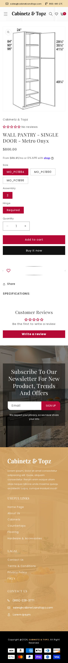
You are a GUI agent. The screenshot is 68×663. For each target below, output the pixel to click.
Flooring (13, 532)
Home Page (16, 507)
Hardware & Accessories (25, 538)
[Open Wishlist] (56, 14)
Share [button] (11, 284)
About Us (14, 513)
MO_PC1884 (15, 172)
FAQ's (11, 578)
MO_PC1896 (15, 180)
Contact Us (16, 560)
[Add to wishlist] (34, 270)
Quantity (8, 218)
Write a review (34, 334)
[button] (6, 14)
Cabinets (14, 519)
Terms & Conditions (22, 566)
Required (13, 210)
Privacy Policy (17, 572)
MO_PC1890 (43, 172)
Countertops (17, 526)
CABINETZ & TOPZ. (39, 639)
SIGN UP (51, 405)
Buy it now (34, 250)
